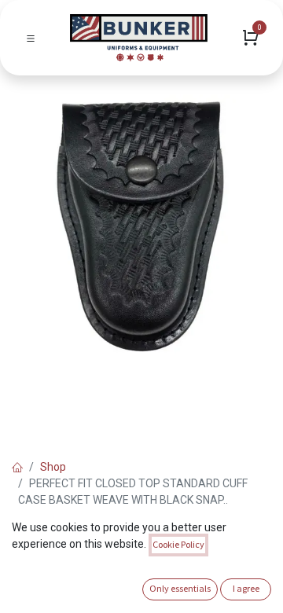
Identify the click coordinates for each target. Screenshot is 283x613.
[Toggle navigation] (30, 37)
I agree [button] (246, 588)
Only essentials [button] (180, 588)
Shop (53, 467)
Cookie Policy (178, 544)
